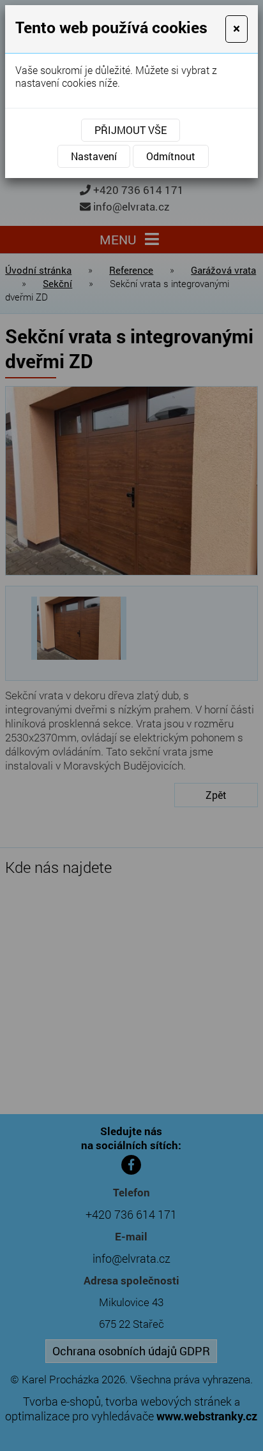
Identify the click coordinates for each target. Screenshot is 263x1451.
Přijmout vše (130, 130)
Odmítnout (170, 156)
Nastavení (94, 156)
